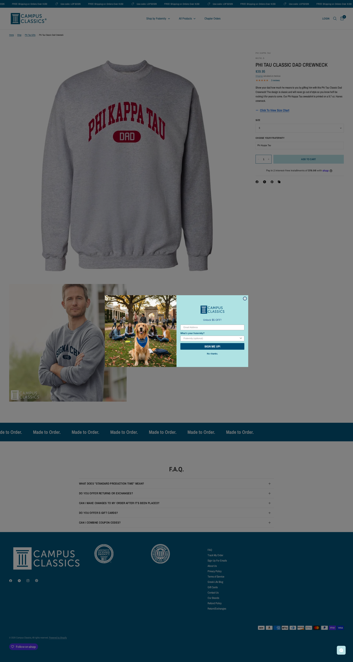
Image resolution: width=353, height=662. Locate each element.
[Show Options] (241, 338)
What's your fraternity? (192, 333)
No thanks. (212, 353)
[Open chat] (341, 650)
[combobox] (211, 338)
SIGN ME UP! (212, 346)
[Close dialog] (245, 298)
